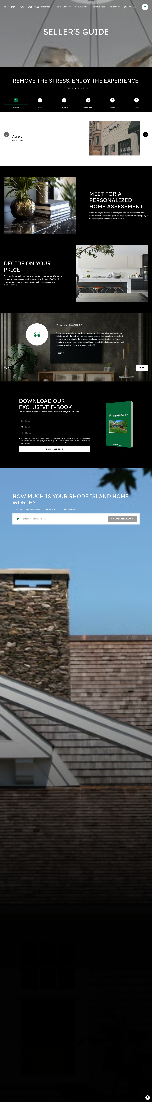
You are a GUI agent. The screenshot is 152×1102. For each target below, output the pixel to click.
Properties (45, 7)
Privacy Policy (25, 444)
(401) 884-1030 (130, 7)
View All (142, 368)
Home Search (62, 7)
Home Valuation (80, 7)
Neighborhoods (98, 7)
